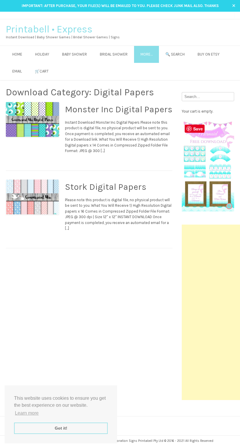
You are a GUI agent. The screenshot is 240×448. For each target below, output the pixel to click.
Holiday (42, 54)
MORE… (146, 54)
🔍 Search (175, 54)
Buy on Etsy (209, 54)
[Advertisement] (211, 312)
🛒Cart (42, 71)
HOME (17, 54)
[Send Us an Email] (209, 15)
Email (17, 71)
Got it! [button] (61, 428)
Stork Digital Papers (105, 187)
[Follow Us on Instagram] (220, 15)
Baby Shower (74, 54)
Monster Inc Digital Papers (118, 109)
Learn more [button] (27, 413)
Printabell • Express (49, 29)
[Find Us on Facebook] (214, 15)
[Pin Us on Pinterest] (226, 15)
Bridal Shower (114, 54)
